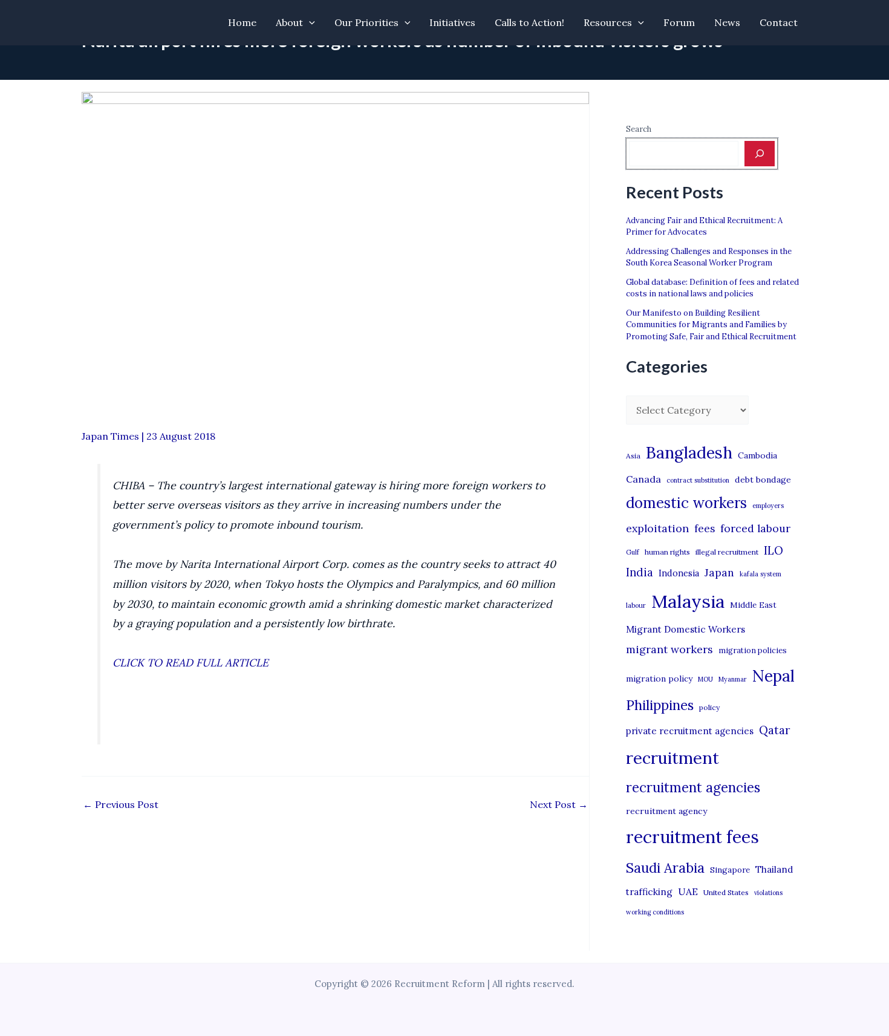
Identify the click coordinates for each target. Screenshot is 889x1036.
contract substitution (697, 480)
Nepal (773, 675)
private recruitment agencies (690, 731)
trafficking (649, 892)
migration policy (659, 678)
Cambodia (757, 455)
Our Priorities (366, 22)
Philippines (660, 705)
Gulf (632, 552)
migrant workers (669, 649)
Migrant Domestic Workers (685, 629)
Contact (779, 22)
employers (768, 505)
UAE (688, 891)
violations (768, 892)
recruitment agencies (693, 787)
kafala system (760, 574)
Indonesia (679, 573)
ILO (773, 550)
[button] (309, 22)
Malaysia (688, 601)
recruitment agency (666, 811)
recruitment (672, 758)
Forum (679, 22)
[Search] (759, 153)
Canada (643, 479)
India (639, 572)
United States (726, 892)
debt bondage (763, 479)
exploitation (657, 528)
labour (636, 605)
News (727, 22)
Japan (719, 572)
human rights (667, 551)
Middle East (753, 605)
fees (704, 528)
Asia (633, 455)
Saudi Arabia (665, 867)
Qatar (774, 730)
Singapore (730, 870)
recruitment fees (692, 837)
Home (242, 22)
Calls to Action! (529, 22)
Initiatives (452, 22)
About (289, 22)
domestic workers (686, 503)
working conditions (655, 912)
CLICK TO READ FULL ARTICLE (190, 662)
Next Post (559, 804)
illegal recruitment (726, 551)
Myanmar (732, 679)
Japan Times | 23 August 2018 (148, 436)
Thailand (774, 869)
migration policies (752, 650)
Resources (608, 22)
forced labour (755, 528)
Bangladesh (689, 452)
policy (709, 707)
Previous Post (120, 804)
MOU (705, 679)
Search (638, 129)
